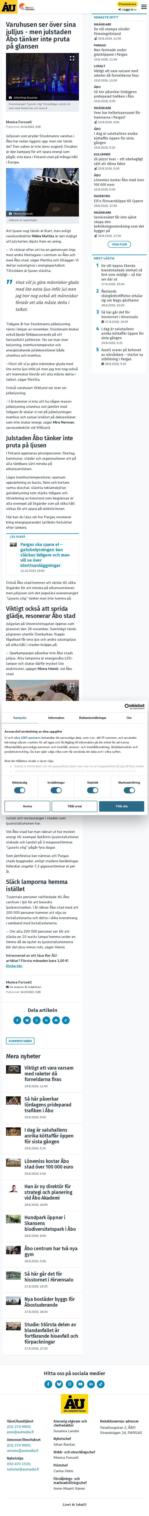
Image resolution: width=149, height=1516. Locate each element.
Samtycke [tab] (20, 717)
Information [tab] (56, 717)
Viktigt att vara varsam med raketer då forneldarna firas (116, 75)
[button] (127, 9)
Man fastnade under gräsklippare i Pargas (110, 55)
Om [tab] (129, 717)
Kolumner (102, 154)
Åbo (97, 87)
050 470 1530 (18, 1464)
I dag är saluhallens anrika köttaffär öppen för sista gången (122, 336)
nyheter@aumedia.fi (23, 1469)
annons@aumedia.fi (22, 1450)
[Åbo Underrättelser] (74, 1404)
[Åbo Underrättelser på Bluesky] (59, 1384)
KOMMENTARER (20, 1041)
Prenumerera (127, 4)
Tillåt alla (122, 806)
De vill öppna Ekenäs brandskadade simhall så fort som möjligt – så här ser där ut (121, 275)
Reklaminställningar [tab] (93, 717)
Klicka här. (14, 966)
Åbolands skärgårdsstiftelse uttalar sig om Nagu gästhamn (122, 298)
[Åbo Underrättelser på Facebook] (48, 1384)
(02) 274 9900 (18, 1426)
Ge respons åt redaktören (25, 987)
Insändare (102, 24)
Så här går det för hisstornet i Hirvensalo (119, 317)
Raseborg (102, 196)
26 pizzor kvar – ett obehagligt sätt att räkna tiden (118, 164)
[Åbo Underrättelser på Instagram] (70, 1384)
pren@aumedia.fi (20, 1432)
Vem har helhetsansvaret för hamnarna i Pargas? (117, 117)
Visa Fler (119, 244)
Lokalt (99, 66)
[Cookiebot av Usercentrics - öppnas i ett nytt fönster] (128, 706)
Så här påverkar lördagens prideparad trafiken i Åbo (115, 96)
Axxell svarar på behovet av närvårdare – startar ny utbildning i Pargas (122, 357)
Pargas (100, 45)
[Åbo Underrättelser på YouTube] (80, 1384)
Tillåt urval (75, 806)
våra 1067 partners (27, 737)
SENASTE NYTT (106, 17)
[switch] (56, 790)
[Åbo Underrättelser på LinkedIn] (91, 1384)
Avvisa (27, 806)
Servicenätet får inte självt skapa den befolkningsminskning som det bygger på (119, 226)
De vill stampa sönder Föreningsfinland (112, 34)
